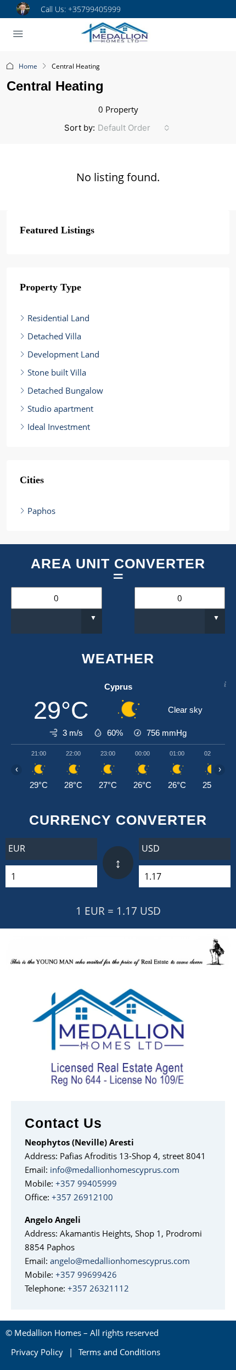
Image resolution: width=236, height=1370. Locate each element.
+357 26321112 (98, 1288)
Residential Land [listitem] (58, 317)
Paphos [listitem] (41, 510)
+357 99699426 (86, 1274)
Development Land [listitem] (63, 354)
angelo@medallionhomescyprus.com (120, 1260)
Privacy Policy (37, 1351)
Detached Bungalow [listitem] (65, 390)
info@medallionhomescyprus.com (114, 1169)
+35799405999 (94, 9)
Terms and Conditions (119, 1351)
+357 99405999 (86, 1183)
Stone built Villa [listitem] (56, 372)
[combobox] (133, 127)
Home (28, 66)
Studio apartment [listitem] (60, 408)
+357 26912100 (82, 1197)
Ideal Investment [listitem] (58, 426)
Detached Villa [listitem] (54, 336)
